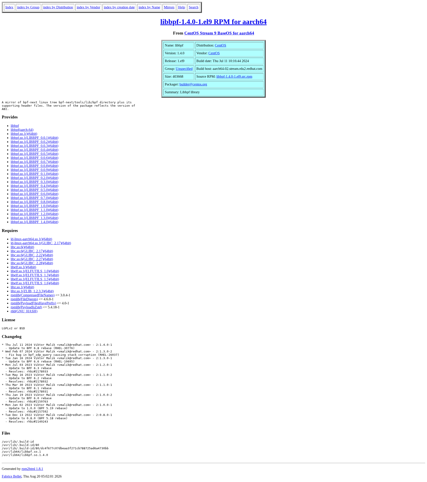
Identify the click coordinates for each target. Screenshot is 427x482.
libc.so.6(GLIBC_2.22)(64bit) (32, 255)
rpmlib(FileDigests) (24, 299)
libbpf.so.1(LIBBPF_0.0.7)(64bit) (34, 162)
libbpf (15, 126)
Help (181, 7)
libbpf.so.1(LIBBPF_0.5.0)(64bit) (34, 190)
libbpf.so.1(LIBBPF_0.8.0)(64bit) (34, 202)
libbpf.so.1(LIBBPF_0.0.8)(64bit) (34, 166)
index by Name (149, 7)
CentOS (220, 45)
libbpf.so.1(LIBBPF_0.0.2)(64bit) (34, 142)
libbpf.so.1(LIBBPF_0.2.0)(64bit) (34, 178)
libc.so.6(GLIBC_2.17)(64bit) (32, 251)
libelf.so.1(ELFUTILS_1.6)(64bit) (35, 283)
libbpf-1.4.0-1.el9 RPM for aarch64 (213, 22)
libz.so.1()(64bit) (22, 287)
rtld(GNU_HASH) (24, 311)
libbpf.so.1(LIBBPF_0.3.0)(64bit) (34, 182)
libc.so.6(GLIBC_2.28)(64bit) (32, 263)
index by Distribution (58, 7)
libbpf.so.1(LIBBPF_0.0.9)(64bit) (34, 170)
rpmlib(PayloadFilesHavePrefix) (33, 303)
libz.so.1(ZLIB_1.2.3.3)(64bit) (32, 291)
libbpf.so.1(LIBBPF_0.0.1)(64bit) (34, 138)
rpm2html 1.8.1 (32, 469)
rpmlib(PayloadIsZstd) (26, 307)
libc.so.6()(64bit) (22, 247)
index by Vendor (88, 7)
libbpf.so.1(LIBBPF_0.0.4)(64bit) (34, 150)
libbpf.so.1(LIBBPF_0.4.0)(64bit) (34, 186)
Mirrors (169, 7)
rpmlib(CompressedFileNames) (32, 295)
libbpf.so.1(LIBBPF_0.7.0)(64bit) (34, 198)
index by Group (28, 7)
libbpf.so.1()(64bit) (24, 134)
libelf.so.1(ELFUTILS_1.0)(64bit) (35, 271)
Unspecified (184, 69)
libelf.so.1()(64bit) (23, 267)
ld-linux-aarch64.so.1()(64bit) (31, 239)
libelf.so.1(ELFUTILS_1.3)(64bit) (35, 275)
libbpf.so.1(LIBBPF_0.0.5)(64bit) (34, 154)
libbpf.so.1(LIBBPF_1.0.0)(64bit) (34, 206)
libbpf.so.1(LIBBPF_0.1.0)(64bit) (34, 174)
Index (9, 7)
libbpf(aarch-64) (22, 130)
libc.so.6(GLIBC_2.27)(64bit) (32, 259)
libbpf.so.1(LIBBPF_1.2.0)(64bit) (34, 214)
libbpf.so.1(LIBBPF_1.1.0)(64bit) (34, 210)
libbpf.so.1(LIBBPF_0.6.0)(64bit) (34, 194)
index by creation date (119, 7)
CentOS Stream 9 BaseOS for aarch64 (219, 33)
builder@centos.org (193, 84)
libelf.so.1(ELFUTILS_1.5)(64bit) (35, 279)
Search (193, 7)
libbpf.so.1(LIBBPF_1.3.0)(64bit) (34, 218)
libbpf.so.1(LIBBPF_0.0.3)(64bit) (34, 146)
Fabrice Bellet (11, 476)
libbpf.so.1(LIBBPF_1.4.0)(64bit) (34, 222)
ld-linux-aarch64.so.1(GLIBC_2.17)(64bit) (41, 243)
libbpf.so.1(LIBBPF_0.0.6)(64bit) (34, 158)
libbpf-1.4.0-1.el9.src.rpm (234, 76)
